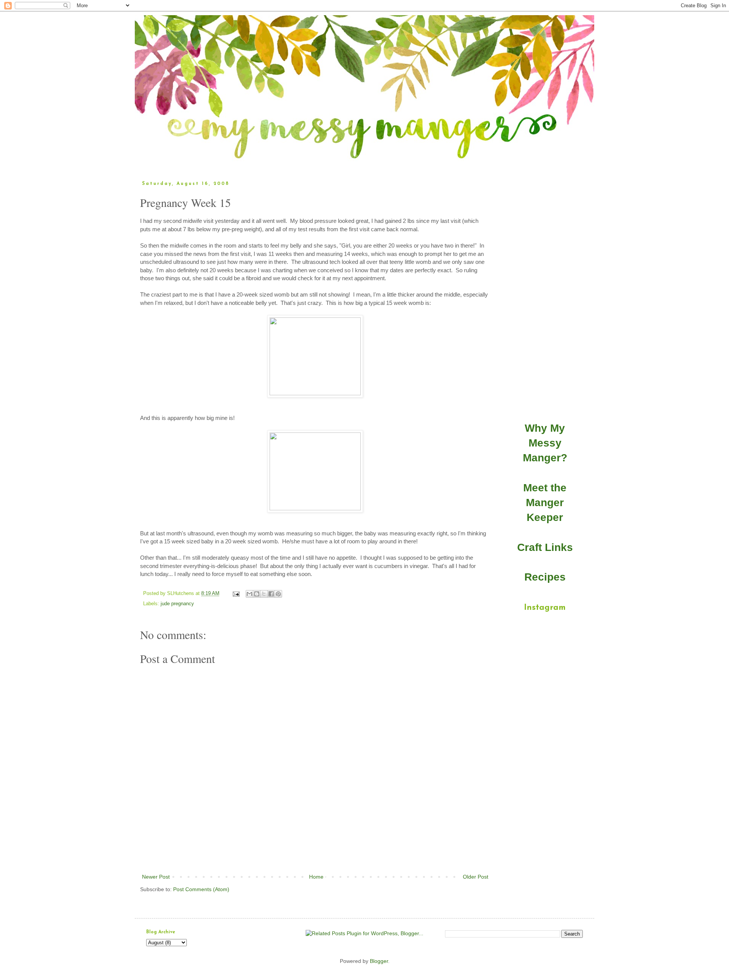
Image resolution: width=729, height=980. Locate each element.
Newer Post (156, 877)
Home (316, 877)
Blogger (379, 961)
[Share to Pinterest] (278, 594)
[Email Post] (235, 593)
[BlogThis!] (256, 594)
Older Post (475, 877)
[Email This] (249, 594)
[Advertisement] (315, 851)
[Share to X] (264, 594)
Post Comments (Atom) (201, 889)
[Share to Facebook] (271, 594)
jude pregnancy (177, 603)
